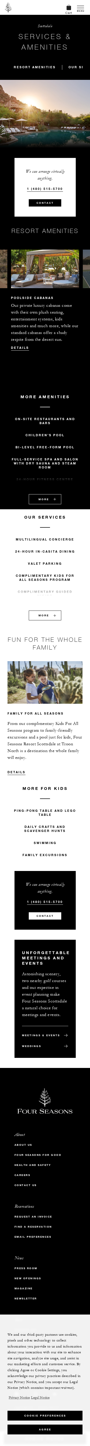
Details (20, 348)
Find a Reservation (33, 1226)
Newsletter (25, 1298)
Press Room (26, 1268)
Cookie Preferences (45, 1415)
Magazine (23, 1288)
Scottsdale (45, 26)
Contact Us (25, 1185)
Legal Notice (40, 1397)
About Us (23, 1145)
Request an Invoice (33, 1216)
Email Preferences (33, 1236)
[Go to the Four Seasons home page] (8, 7)
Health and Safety (32, 1165)
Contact (45, 203)
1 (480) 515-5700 (45, 189)
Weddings (31, 1046)
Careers (22, 1175)
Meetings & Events (41, 1035)
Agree (45, 1429)
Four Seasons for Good (38, 1155)
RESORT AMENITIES (35, 67)
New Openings (27, 1278)
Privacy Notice (19, 1397)
